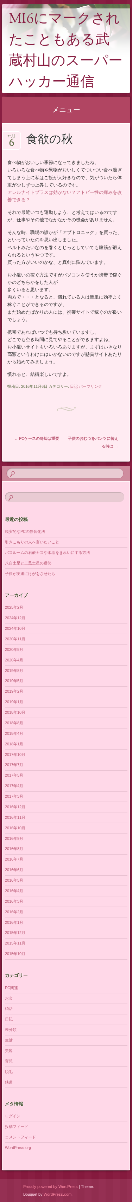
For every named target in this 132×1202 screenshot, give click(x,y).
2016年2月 (14, 912)
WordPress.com (57, 1194)
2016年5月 (14, 880)
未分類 (11, 1029)
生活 (9, 1040)
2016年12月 (15, 807)
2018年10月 (15, 712)
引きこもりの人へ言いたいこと (32, 542)
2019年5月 (14, 681)
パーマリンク (90, 386)
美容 (9, 1051)
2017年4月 (14, 786)
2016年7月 (14, 859)
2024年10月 (15, 628)
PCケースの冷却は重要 (36, 438)
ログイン (12, 1116)
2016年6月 (14, 870)
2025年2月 (14, 607)
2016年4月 (14, 891)
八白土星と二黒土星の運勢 (28, 563)
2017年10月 (15, 754)
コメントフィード (20, 1137)
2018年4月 (14, 733)
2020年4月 (14, 660)
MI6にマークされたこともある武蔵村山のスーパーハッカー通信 (65, 51)
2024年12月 (15, 618)
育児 (9, 1061)
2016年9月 (14, 838)
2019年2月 (14, 691)
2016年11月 (15, 817)
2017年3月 (14, 796)
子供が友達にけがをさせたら (30, 573)
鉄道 (9, 1082)
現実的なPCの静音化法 (25, 531)
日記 (74, 386)
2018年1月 (14, 744)
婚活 (9, 1008)
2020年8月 (14, 649)
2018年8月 (14, 723)
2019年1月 (14, 702)
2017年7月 (14, 765)
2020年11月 (15, 639)
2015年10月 (15, 954)
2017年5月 (14, 775)
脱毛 (9, 1072)
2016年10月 (15, 828)
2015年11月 (15, 943)
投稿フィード (16, 1126)
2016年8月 (14, 849)
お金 (9, 998)
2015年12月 (15, 932)
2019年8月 (14, 670)
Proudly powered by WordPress (50, 1186)
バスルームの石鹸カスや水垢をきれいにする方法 (47, 552)
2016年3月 (14, 901)
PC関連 (11, 988)
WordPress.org (18, 1147)
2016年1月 (14, 922)
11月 (11, 138)
